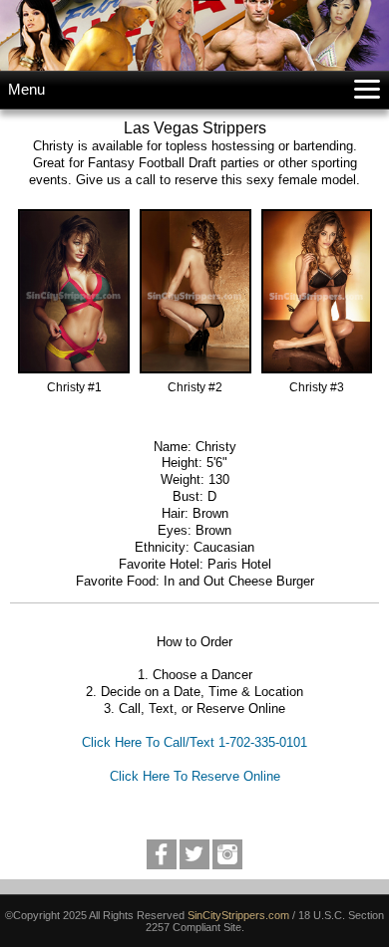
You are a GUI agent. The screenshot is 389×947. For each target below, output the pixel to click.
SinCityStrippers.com (238, 915)
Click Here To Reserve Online (195, 776)
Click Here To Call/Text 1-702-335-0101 (194, 742)
